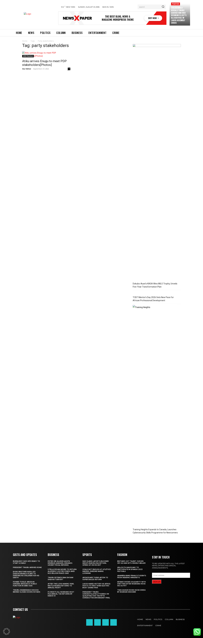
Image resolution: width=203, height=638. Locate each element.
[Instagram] (97, 622)
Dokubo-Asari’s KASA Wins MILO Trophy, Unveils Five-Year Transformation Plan (155, 285)
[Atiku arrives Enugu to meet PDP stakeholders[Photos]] (46, 54)
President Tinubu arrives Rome (27, 567)
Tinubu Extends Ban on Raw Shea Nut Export (60, 578)
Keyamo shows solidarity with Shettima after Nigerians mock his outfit (131, 584)
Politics (175, 4)
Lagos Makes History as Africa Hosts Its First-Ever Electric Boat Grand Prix (96, 586)
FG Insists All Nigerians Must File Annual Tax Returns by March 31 (61, 594)
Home (24, 41)
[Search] (163, 6)
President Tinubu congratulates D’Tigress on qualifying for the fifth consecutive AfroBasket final (96, 595)
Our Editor (26, 69)
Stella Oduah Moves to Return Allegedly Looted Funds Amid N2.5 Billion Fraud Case (62, 571)
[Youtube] (113, 622)
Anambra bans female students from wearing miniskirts (131, 577)
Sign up (156, 582)
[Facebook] (89, 622)
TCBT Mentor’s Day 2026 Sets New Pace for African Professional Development (153, 299)
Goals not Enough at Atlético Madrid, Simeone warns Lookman (96, 571)
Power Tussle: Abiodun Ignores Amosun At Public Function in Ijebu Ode (25, 584)
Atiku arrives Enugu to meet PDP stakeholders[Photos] (44, 63)
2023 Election (28, 56)
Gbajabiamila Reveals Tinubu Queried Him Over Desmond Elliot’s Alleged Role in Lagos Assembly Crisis (178, 15)
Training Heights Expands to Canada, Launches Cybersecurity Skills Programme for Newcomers (155, 531)
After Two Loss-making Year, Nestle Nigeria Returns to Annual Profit (61, 586)
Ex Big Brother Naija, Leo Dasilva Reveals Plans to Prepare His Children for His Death (26, 575)
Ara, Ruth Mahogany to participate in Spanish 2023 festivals (130, 569)
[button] (6, 631)
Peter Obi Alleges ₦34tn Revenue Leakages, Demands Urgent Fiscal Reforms (60, 563)
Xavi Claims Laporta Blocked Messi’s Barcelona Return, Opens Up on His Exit (95, 563)
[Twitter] (105, 622)
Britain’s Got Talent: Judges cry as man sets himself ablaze (131, 562)
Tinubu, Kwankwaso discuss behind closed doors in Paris (26, 591)
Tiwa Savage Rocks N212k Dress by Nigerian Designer (131, 591)
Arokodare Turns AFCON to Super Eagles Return (95, 578)
